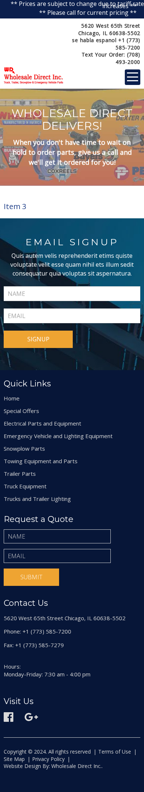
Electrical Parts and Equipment (42, 423)
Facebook (8, 717)
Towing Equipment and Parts (41, 461)
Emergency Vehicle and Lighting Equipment (58, 436)
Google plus (31, 717)
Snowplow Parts (24, 448)
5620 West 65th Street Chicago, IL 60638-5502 (109, 29)
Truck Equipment (25, 486)
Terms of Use (114, 751)
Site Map (14, 758)
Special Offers (21, 410)
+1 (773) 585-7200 (128, 44)
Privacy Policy (48, 758)
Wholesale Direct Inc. (76, 765)
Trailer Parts (20, 473)
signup (38, 339)
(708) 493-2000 (128, 58)
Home (12, 398)
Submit (31, 577)
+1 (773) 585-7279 (39, 645)
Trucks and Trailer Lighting (37, 498)
